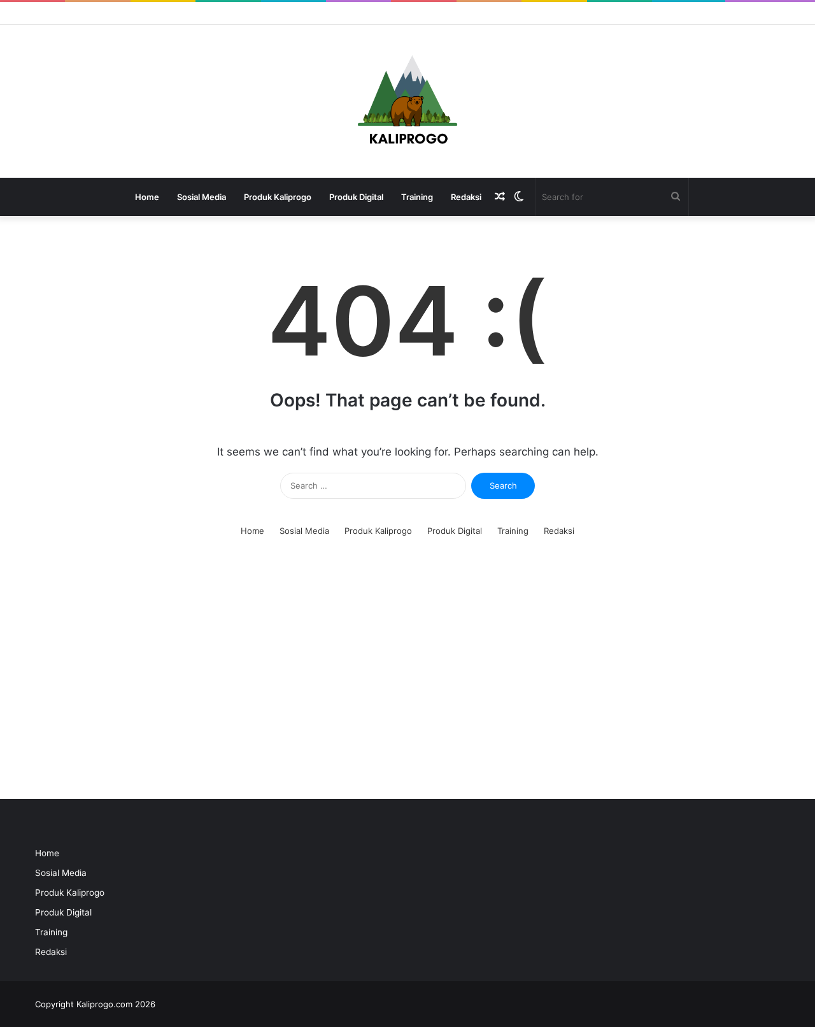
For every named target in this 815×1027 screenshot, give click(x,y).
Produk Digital (356, 197)
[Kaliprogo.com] (407, 101)
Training (417, 197)
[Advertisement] (407, 678)
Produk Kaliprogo (277, 197)
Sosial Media (201, 197)
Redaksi (466, 197)
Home (147, 197)
